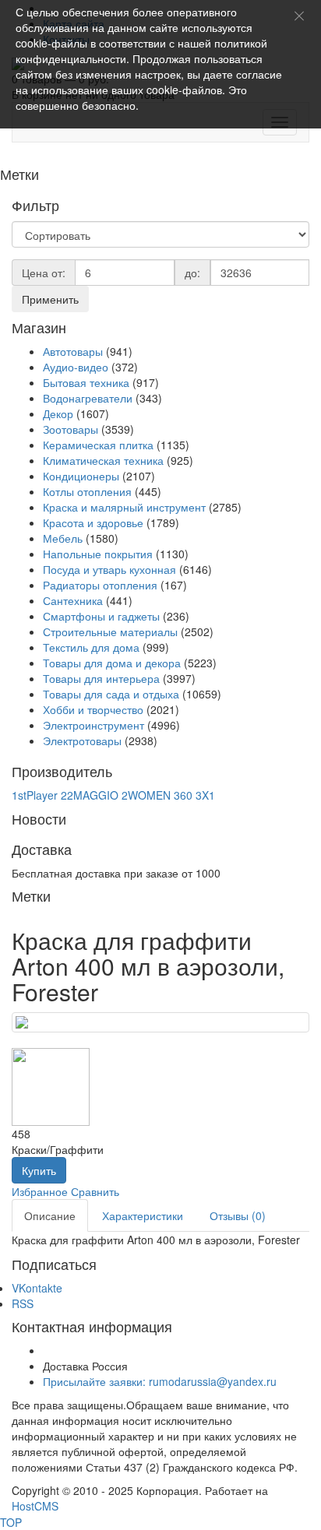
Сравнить (95, 1191)
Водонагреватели (87, 398)
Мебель (63, 538)
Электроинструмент (93, 725)
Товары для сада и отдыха (111, 694)
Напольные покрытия (98, 553)
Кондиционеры (81, 476)
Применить (50, 299)
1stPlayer (35, 795)
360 (183, 795)
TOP (11, 1522)
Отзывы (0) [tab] (238, 1215)
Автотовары (73, 351)
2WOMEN (146, 795)
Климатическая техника (103, 460)
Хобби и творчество (93, 709)
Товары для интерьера (101, 678)
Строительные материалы (110, 631)
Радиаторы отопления (100, 585)
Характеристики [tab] (142, 1215)
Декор (58, 413)
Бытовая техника (86, 382)
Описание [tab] (50, 1215)
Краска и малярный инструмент (124, 507)
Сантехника (73, 600)
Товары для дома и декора (112, 662)
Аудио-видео (75, 367)
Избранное (40, 1191)
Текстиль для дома (91, 647)
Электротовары (82, 740)
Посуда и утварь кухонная (109, 569)
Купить (39, 1170)
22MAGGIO (89, 795)
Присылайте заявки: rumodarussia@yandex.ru (160, 1381)
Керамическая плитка (98, 444)
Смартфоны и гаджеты (101, 616)
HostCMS (35, 1506)
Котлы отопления (87, 491)
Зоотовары (70, 429)
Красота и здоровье (93, 522)
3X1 (205, 795)
